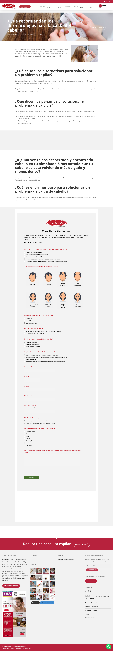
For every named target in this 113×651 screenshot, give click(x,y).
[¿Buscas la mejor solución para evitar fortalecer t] (33, 590)
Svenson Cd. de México (92, 603)
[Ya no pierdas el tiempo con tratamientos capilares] (52, 577)
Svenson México (14, 34)
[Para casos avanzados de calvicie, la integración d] (46, 597)
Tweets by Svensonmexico (66, 559)
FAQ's (87, 614)
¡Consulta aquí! (81, 544)
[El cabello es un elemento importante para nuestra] (33, 584)
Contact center (89, 618)
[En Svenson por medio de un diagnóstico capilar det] (46, 584)
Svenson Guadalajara (91, 607)
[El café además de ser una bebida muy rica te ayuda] (46, 577)
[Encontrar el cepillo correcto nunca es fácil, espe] (39, 571)
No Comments (99, 28)
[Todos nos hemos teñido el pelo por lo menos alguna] (52, 590)
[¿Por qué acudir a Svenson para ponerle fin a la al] (46, 590)
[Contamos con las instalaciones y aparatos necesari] (33, 597)
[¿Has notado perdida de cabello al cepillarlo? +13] (33, 571)
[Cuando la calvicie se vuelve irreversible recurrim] (46, 571)
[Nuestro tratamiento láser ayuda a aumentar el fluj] (39, 597)
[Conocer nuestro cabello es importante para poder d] (39, 584)
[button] (108, 646)
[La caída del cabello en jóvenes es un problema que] (39, 577)
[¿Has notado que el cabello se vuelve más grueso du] (39, 590)
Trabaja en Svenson (91, 610)
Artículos (39, 34)
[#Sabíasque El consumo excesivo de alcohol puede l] (52, 584)
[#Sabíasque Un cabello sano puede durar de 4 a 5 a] (52, 597)
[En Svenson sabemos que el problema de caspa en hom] (52, 571)
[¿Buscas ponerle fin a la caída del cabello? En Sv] (33, 577)
